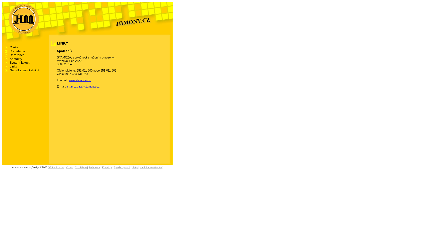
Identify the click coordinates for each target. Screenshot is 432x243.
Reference (17, 55)
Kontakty (16, 59)
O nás (14, 47)
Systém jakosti (20, 62)
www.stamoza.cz (80, 80)
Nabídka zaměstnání (24, 70)
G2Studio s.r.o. (56, 167)
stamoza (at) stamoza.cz (83, 86)
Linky (13, 66)
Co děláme (17, 51)
